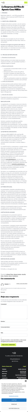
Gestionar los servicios (13, 396)
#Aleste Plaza (9, 274)
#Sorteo (6, 276)
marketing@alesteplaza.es (18, 164)
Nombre (3, 321)
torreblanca (15, 276)
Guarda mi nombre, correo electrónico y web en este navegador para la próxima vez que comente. (13, 340)
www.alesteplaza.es (11, 159)
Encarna (6, 284)
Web (2, 332)
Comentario (4, 304)
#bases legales (17, 274)
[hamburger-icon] (25, 3)
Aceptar (14, 400)
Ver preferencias (14, 408)
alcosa (10, 276)
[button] (26, 381)
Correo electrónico (5, 327)
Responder (3, 292)
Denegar (14, 404)
